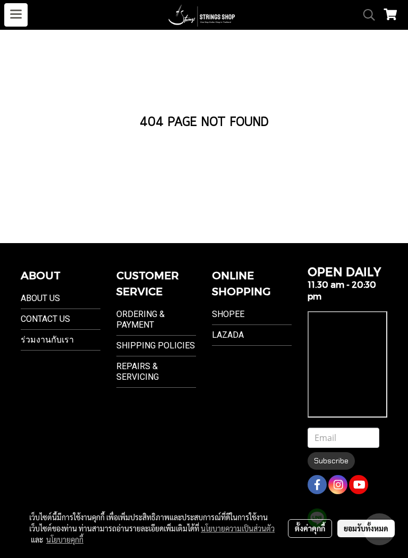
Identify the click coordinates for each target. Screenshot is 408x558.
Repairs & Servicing (137, 371)
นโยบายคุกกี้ (64, 539)
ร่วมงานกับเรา (47, 340)
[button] (365, 15)
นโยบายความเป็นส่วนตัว (238, 528)
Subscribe (331, 460)
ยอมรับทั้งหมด (366, 528)
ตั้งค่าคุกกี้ (310, 528)
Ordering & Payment (140, 319)
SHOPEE (228, 314)
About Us (40, 298)
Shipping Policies (155, 345)
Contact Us (45, 319)
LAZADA (228, 335)
